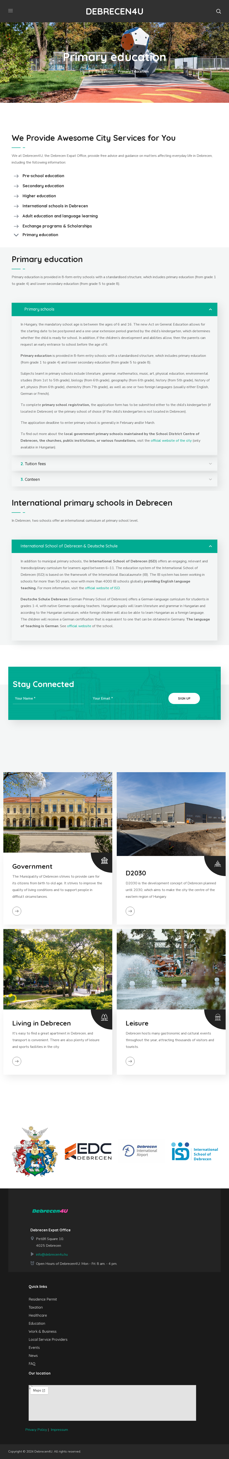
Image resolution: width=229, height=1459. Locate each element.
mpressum (60, 1429)
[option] (34, 1151)
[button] (218, 11)
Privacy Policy (36, 1429)
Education (103, 71)
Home (85, 71)
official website (79, 626)
